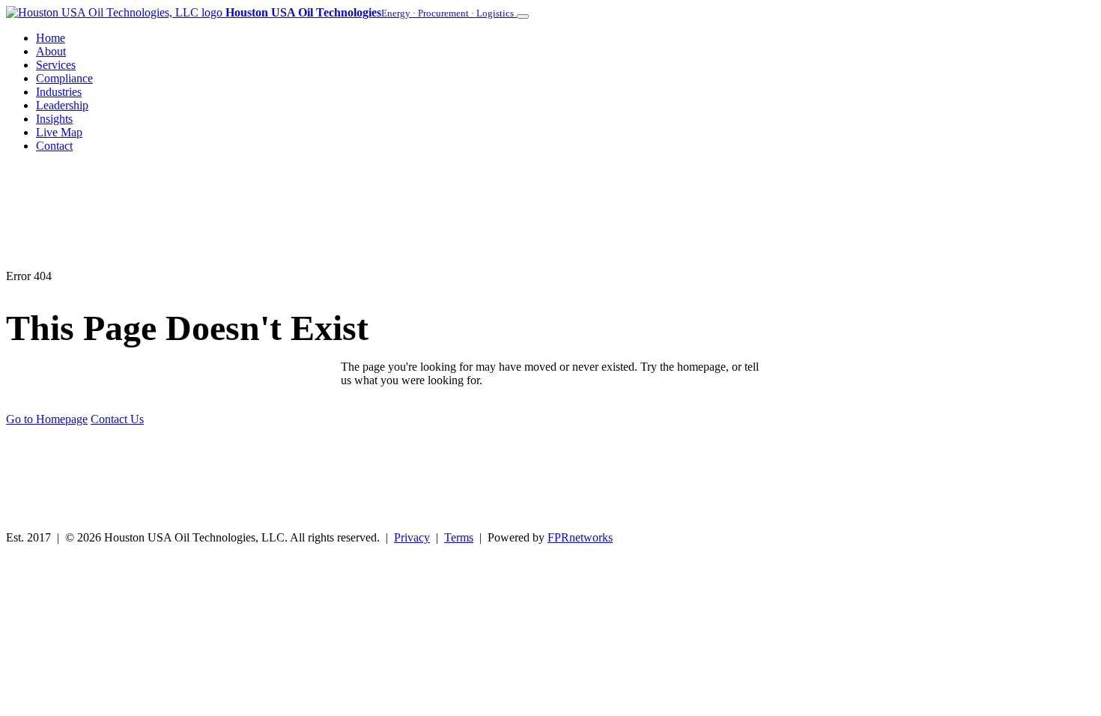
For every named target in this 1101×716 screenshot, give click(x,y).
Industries (59, 91)
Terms (458, 537)
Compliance (64, 78)
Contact (54, 145)
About (51, 51)
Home (50, 37)
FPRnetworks (580, 537)
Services (56, 64)
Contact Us (117, 419)
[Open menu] (523, 16)
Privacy (412, 537)
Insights (54, 118)
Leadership (62, 105)
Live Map (59, 132)
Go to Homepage (47, 419)
